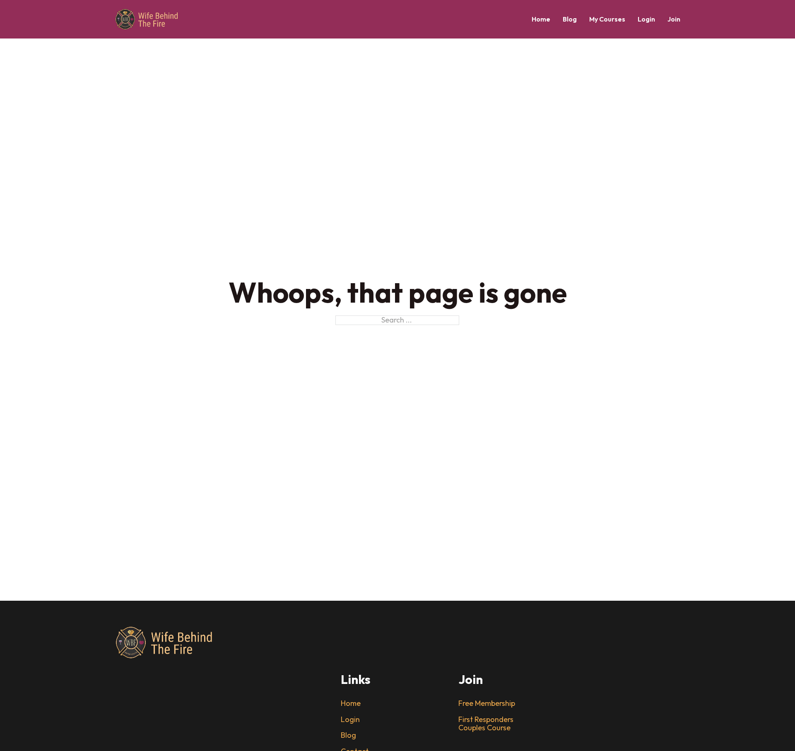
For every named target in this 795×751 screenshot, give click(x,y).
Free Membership (486, 703)
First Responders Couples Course (485, 723)
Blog (570, 19)
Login (646, 19)
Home (541, 19)
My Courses (607, 19)
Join (673, 19)
